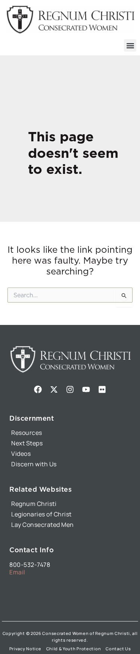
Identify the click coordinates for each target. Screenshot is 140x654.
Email (17, 572)
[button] (130, 45)
